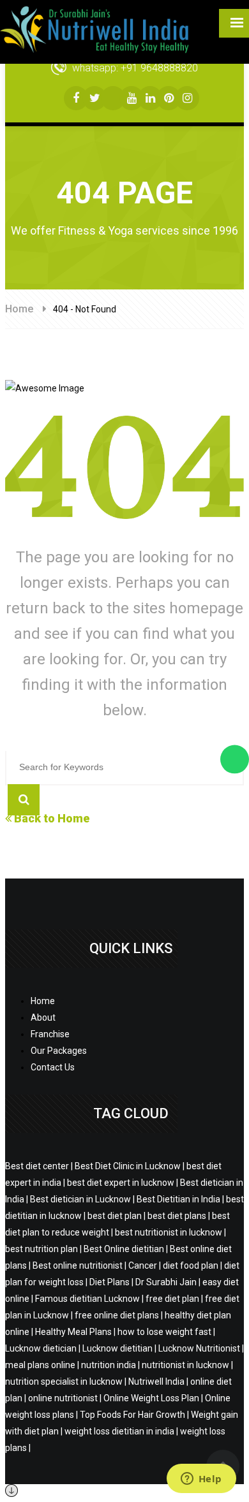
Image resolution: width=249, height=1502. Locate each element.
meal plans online (40, 1365)
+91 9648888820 (159, 68)
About (43, 1017)
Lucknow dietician (41, 1348)
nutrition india (108, 1365)
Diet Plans (109, 1282)
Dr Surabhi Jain (166, 1282)
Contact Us (53, 1067)
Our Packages (59, 1051)
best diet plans (176, 1216)
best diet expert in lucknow (120, 1183)
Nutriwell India (156, 1381)
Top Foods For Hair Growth (132, 1415)
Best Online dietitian (124, 1249)
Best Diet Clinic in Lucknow (128, 1166)
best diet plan (114, 1216)
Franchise (50, 1034)
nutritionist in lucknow (185, 1365)
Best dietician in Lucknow (80, 1199)
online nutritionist (63, 1398)
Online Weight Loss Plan (151, 1398)
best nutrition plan (41, 1249)
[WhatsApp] (234, 759)
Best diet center (37, 1166)
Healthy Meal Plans (73, 1332)
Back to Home (50, 818)
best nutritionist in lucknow (168, 1232)
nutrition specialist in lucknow (64, 1381)
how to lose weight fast (164, 1332)
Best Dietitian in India (178, 1199)
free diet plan (172, 1299)
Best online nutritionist (78, 1265)
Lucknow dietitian (117, 1348)
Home (19, 309)
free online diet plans (117, 1315)
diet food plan (190, 1265)
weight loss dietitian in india (119, 1431)
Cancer (142, 1265)
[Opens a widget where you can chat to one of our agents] (201, 1480)
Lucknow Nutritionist (199, 1348)
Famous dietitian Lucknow (87, 1299)
